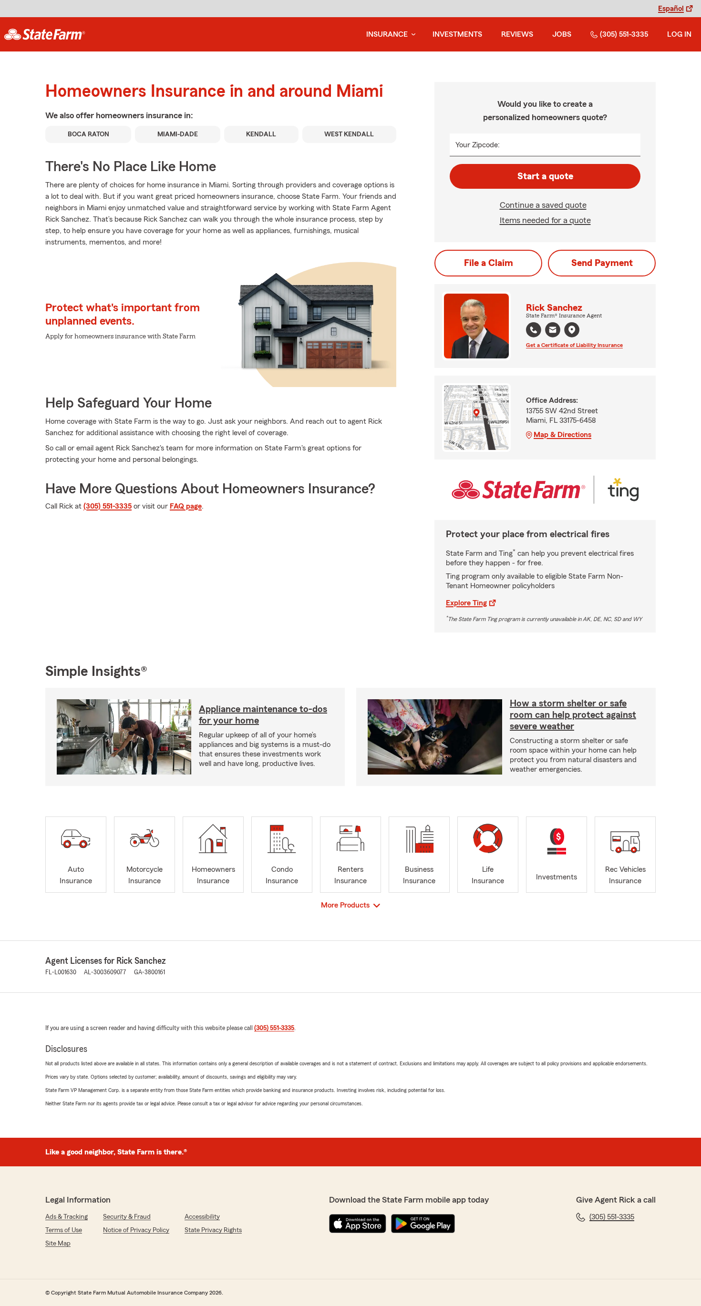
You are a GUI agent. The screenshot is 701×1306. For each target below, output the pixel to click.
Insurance (387, 34)
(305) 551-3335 (624, 34)
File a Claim (488, 263)
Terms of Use (63, 1230)
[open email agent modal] (552, 331)
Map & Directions (562, 435)
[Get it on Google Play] (423, 1223)
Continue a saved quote (543, 205)
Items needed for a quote (545, 220)
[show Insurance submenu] (411, 34)
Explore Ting (466, 603)
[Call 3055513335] (533, 329)
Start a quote (545, 176)
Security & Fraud (127, 1217)
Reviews (517, 34)
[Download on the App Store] (357, 1223)
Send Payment (602, 263)
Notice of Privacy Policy (136, 1230)
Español (671, 8)
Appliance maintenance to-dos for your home (263, 714)
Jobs (561, 34)
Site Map (58, 1243)
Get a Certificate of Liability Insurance (574, 345)
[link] (44, 34)
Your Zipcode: (477, 145)
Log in (679, 34)
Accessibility (202, 1217)
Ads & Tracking (66, 1217)
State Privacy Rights (213, 1230)
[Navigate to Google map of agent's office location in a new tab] (571, 329)
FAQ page (186, 506)
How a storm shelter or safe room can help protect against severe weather (573, 715)
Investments (457, 34)
